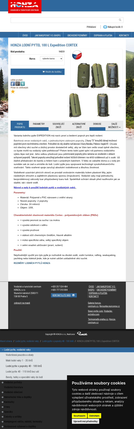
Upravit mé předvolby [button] (86, 421)
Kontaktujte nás (62, 295)
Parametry (39, 124)
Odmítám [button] (94, 415)
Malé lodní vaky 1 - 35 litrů (19, 360)
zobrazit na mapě (22, 303)
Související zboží (58, 126)
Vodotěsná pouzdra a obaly (20, 354)
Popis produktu (20, 126)
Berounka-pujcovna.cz (110, 306)
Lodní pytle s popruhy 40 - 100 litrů (58, 341)
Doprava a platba (103, 35)
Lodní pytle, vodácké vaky (27, 341)
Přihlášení (91, 27)
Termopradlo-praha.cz (98, 319)
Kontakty (124, 35)
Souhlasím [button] (79, 415)
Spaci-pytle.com (95, 311)
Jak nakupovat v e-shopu (48, 35)
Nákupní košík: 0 (115, 27)
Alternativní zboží (78, 126)
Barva (32, 58)
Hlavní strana (6, 341)
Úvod (25, 35)
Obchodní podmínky (77, 35)
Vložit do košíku (53, 71)
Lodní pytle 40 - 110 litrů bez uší (22, 371)
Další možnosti (113, 126)
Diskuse (97, 124)
